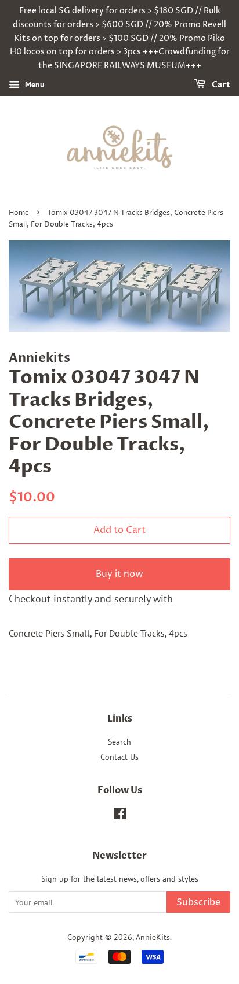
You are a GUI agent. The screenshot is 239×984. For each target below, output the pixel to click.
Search (119, 742)
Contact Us (119, 757)
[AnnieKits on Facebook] (119, 816)
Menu (34, 84)
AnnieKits (153, 937)
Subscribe (198, 902)
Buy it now (119, 574)
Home (19, 213)
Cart (220, 84)
